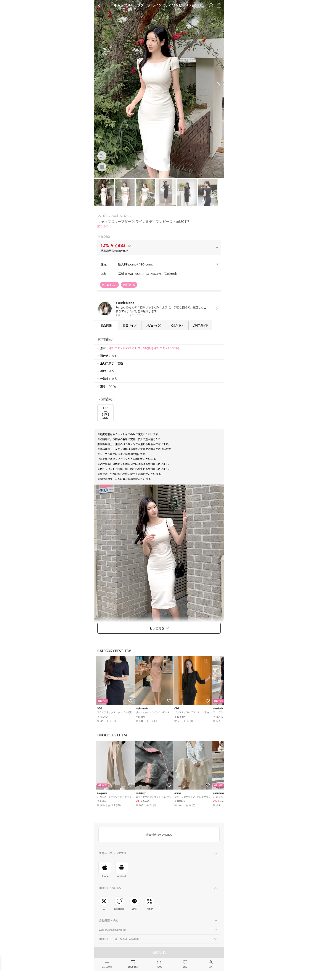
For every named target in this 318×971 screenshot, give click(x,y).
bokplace (102, 793)
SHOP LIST (133, 966)
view (216, 309)
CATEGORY (107, 966)
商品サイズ (129, 325)
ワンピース (103, 216)
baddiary (140, 793)
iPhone (105, 876)
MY (210, 966)
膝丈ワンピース (122, 216)
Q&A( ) (176, 325)
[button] (217, 84)
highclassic (142, 708)
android (121, 876)
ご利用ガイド (200, 325)
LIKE (185, 966)
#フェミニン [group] (109, 284)
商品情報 (106, 325)
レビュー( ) (153, 325)
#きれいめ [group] (129, 284)
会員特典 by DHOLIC (159, 835)
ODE (99, 708)
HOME (159, 966)
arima (177, 793)
